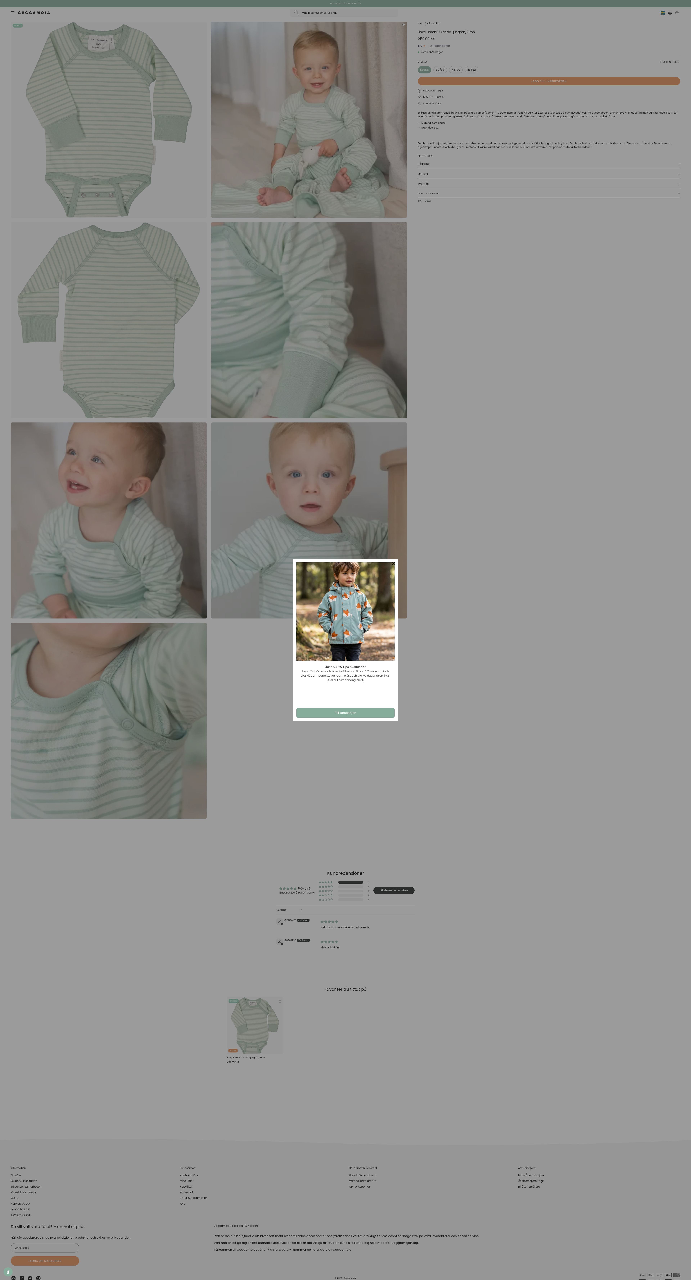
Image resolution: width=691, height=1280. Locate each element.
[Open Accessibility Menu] (8, 1271)
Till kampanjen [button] (345, 713)
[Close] (393, 563)
